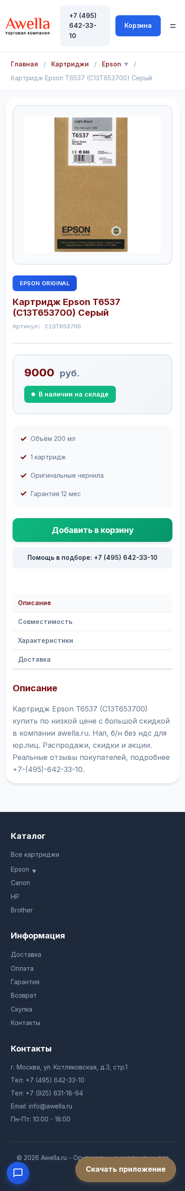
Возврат (24, 995)
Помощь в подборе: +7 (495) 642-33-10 (92, 557)
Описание (34, 602)
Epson (111, 64)
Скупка (21, 1009)
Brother (22, 910)
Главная (24, 64)
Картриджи (70, 64)
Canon (20, 882)
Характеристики (45, 640)
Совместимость (45, 621)
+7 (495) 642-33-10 (83, 25)
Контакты (25, 1022)
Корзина (138, 25)
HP (15, 896)
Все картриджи (35, 854)
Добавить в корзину (93, 530)
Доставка (34, 659)
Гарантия (25, 982)
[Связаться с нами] (18, 1173)
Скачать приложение (126, 1169)
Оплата (22, 968)
